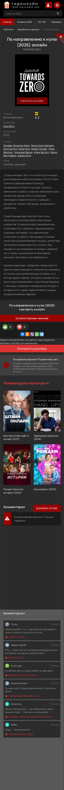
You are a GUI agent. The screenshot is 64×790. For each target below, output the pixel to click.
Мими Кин (24, 148)
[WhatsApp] (37, 334)
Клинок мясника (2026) (23, 675)
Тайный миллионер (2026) (24, 696)
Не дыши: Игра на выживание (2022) (30, 716)
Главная (7, 21)
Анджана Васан (24, 152)
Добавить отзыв (46, 508)
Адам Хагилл (41, 152)
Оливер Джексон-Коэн (16, 145)
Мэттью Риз (10, 148)
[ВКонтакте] (22, 334)
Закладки (56, 21)
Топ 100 (42, 21)
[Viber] (32, 334)
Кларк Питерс (39, 148)
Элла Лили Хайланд (42, 145)
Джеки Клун (24, 155)
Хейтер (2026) (17, 637)
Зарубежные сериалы (28, 29)
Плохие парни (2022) (21, 734)
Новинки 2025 (24, 21)
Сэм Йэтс (9, 126)
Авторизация (48, 5)
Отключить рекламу (32, 348)
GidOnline (8, 29)
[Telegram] (42, 334)
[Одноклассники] (27, 334)
